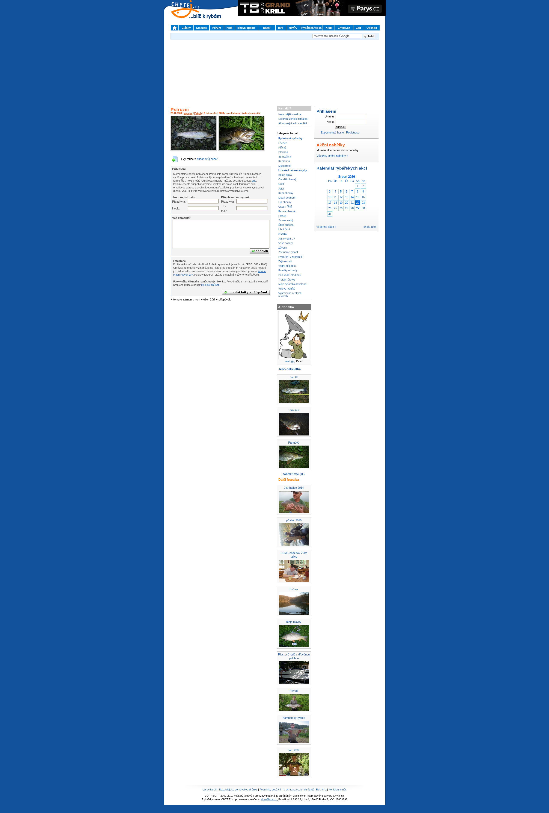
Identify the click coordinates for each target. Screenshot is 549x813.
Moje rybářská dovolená (292, 284)
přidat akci (369, 226)
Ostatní (282, 234)
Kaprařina (284, 161)
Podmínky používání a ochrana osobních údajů (286, 789)
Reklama (321, 789)
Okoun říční (285, 206)
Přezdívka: (174, 201)
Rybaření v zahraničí (290, 256)
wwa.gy (188, 113)
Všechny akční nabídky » (332, 155)
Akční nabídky (331, 145)
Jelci (281, 188)
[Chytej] (189, 15)
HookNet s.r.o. (269, 799)
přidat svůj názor (207, 159)
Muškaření (284, 165)
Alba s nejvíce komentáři (292, 123)
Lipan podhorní (287, 197)
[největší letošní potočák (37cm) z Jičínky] (193, 149)
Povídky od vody (287, 270)
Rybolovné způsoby (290, 138)
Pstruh (198, 113)
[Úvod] (174, 27)
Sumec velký (285, 220)
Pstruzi (282, 215)
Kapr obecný (285, 193)
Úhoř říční (284, 229)
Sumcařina (284, 156)
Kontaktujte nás (338, 789)
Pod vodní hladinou (289, 275)
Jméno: (330, 116)
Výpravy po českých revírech (290, 294)
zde (254, 180)
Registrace (352, 132)
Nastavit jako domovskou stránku (238, 789)
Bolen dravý (285, 174)
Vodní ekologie (287, 265)
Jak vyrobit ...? (286, 238)
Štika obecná (286, 224)
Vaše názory (285, 243)
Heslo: (174, 208)
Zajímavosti (285, 261)
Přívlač (282, 147)
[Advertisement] (274, 71)
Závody (282, 247)
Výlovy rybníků (286, 288)
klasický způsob (210, 285)
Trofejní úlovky (286, 279)
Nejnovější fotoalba (289, 114)
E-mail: (223, 208)
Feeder (282, 143)
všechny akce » (326, 226)
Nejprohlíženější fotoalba (293, 118)
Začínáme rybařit (288, 252)
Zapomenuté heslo (332, 132)
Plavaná (283, 152)
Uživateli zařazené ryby (292, 170)
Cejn (281, 183)
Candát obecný (287, 179)
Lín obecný (284, 202)
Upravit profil (209, 789)
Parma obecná (287, 211)
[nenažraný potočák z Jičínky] (241, 149)
